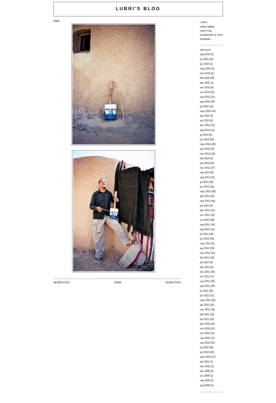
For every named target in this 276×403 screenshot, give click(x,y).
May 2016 (205, 68)
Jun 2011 (204, 295)
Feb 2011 (204, 314)
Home (117, 282)
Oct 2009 (204, 375)
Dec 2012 (205, 210)
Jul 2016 (204, 59)
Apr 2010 (204, 361)
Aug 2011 (205, 286)
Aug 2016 (205, 54)
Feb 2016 (204, 78)
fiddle (56, 21)
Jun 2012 (204, 238)
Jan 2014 (204, 163)
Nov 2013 (205, 168)
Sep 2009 (205, 380)
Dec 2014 (205, 125)
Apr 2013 (204, 196)
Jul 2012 (204, 234)
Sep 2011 (205, 281)
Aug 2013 (205, 177)
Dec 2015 (205, 83)
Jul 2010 (204, 347)
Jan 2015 (204, 120)
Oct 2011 (204, 276)
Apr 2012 (204, 248)
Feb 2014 (204, 158)
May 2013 (205, 191)
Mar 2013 (205, 201)
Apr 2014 (204, 149)
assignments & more (211, 35)
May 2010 (205, 357)
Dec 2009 (205, 371)
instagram (205, 39)
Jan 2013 (204, 205)
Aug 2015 (205, 101)
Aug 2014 (205, 130)
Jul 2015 (204, 106)
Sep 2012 (205, 224)
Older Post (173, 282)
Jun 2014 (204, 139)
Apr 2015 (204, 116)
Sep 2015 (205, 97)
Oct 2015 (204, 92)
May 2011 (205, 300)
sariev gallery (207, 26)
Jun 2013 (204, 186)
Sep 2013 (205, 172)
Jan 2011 (204, 319)
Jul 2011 (204, 291)
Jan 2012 (204, 262)
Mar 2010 (205, 366)
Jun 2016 (204, 64)
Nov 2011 (205, 272)
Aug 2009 (205, 385)
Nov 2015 (205, 87)
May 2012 (205, 243)
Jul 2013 (204, 182)
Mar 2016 (205, 73)
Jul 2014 (204, 135)
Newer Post (62, 282)
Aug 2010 (205, 342)
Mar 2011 (205, 309)
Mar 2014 (205, 153)
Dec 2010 (205, 324)
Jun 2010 (204, 352)
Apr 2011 (204, 305)
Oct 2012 (204, 220)
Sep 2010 (205, 338)
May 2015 (205, 111)
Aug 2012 (205, 229)
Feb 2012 (204, 257)
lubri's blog (138, 8)
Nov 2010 (205, 328)
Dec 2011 (205, 267)
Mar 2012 (205, 253)
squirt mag (205, 30)
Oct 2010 (204, 333)
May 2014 (205, 144)
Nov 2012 (205, 215)
